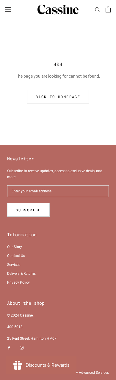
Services (13, 265)
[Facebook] (9, 348)
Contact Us (16, 256)
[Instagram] (21, 348)
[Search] (97, 9)
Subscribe (28, 209)
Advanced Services (94, 373)
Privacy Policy (18, 282)
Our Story (14, 247)
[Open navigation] (8, 9)
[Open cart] (108, 9)
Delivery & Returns (21, 274)
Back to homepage (58, 96)
